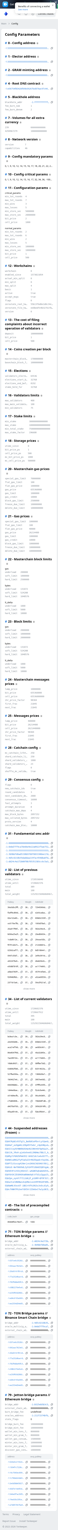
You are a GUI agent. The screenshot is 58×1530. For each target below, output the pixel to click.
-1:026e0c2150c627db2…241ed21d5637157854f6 (16, 1462)
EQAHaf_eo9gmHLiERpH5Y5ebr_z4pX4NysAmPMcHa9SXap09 (27, 1145)
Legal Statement (32, 1514)
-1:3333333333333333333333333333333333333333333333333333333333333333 (27, 61)
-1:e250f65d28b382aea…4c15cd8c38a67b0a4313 (16, 1293)
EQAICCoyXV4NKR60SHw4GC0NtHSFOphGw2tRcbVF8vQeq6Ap (27, 1149)
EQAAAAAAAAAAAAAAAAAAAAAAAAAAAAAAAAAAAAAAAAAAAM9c (27, 1138)
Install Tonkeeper (28, 1521)
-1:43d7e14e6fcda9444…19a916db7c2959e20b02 (16, 1488)
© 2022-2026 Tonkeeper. (14, 1526)
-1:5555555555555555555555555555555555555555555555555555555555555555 (27, 48)
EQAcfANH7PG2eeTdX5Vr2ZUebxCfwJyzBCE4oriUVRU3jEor (27, 1189)
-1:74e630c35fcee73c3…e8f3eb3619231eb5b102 (16, 1499)
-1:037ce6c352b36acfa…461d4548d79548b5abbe (16, 1260)
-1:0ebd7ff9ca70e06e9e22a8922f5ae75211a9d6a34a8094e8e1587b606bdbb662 (27, 847)
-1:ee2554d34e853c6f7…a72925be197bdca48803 (16, 1303)
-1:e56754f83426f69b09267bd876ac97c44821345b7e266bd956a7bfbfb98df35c (27, 88)
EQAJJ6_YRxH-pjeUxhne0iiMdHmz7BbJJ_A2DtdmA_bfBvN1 (27, 1152)
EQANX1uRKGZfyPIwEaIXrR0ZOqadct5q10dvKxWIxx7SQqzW (27, 1160)
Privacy (16, 1514)
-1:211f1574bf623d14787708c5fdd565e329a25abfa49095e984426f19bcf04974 (40, 1415)
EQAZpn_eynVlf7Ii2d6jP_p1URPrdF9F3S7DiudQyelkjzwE (27, 1178)
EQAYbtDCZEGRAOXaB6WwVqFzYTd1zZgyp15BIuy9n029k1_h (27, 1174)
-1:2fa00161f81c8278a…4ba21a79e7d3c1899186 (16, 1271)
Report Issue (9, 1521)
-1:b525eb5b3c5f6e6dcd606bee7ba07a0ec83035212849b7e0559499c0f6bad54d (40, 1404)
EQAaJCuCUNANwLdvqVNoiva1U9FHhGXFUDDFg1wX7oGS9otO (27, 1182)
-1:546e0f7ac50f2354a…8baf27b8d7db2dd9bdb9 (16, 1494)
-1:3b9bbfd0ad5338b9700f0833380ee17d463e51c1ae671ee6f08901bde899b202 (27, 854)
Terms (5, 1514)
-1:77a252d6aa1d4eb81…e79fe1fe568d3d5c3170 (16, 1276)
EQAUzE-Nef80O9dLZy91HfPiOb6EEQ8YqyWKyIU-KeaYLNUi (27, 1167)
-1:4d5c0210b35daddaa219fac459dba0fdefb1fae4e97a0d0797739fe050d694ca (27, 858)
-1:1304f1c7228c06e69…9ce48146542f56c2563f (16, 1467)
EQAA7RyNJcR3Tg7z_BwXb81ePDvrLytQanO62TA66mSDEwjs (27, 1141)
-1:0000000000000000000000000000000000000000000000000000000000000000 (27, 75)
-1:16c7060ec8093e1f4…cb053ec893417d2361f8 (16, 1472)
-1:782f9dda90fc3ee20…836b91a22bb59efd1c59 (16, 1282)
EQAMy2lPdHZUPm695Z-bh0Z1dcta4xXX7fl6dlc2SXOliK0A (27, 1156)
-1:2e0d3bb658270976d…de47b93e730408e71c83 (16, 1483)
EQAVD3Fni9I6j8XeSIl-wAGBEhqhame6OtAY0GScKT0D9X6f (27, 1171)
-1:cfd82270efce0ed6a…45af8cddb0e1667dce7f (16, 1287)
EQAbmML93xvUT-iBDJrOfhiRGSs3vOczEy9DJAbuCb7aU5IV (27, 1185)
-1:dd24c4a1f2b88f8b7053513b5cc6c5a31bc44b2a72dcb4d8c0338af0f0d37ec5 (27, 861)
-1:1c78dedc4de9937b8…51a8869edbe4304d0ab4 (16, 1478)
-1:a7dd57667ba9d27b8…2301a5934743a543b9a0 (16, 1505)
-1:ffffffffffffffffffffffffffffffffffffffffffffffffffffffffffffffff (40, 102)
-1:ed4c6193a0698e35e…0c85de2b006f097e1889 (16, 1298)
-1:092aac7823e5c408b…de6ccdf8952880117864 (16, 1266)
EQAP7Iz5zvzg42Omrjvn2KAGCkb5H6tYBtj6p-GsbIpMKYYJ (27, 1163)
